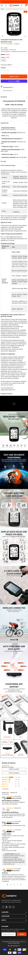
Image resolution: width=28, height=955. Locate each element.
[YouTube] (10, 907)
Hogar (2, 9)
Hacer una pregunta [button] (14, 773)
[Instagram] (6, 907)
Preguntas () (13, 792)
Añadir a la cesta (14, 76)
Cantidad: (3, 67)
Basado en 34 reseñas (8, 767)
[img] (10, 796)
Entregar (22, 934)
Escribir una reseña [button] (14, 769)
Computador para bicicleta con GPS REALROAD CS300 (11, 41)
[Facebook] (2, 907)
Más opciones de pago (14, 84)
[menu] (2, 5)
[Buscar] (6, 5)
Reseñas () (5, 792)
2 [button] (10, 884)
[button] (4, 43)
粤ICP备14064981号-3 (14, 945)
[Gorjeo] (13, 907)
